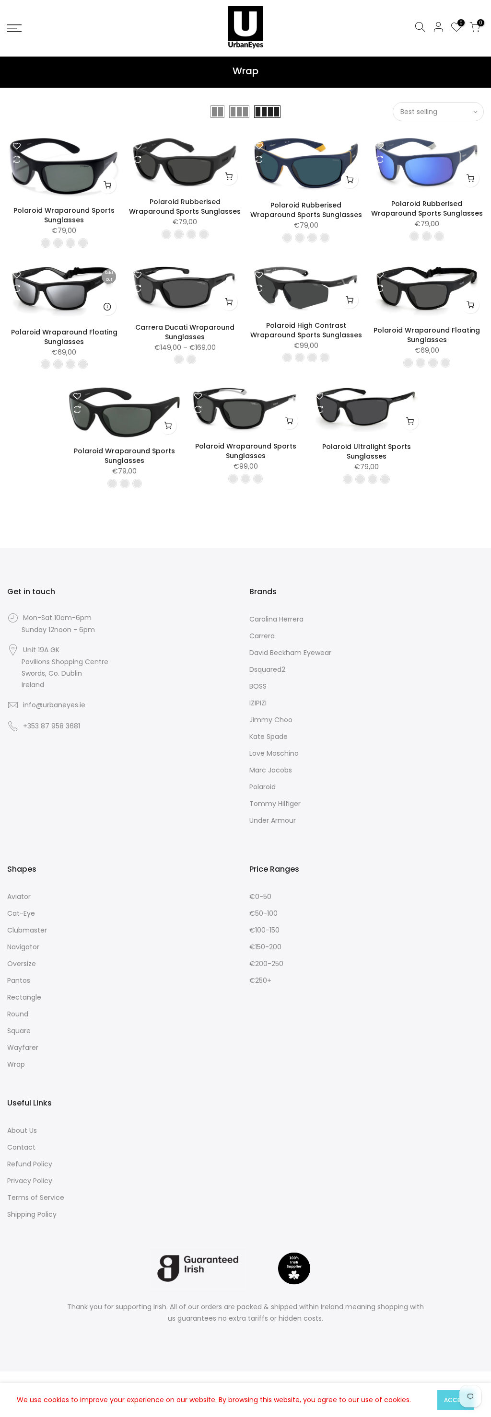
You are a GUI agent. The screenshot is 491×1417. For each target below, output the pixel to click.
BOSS (258, 686)
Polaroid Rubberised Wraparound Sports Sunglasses (185, 206)
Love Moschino (274, 753)
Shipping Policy (32, 1214)
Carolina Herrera (276, 619)
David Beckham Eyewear (290, 652)
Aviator (19, 896)
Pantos (18, 980)
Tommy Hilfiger (275, 803)
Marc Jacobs (270, 770)
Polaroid (262, 787)
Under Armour (272, 820)
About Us (22, 1130)
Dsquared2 (267, 669)
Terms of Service (35, 1197)
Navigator (23, 947)
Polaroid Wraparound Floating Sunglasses (64, 336)
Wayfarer (22, 1047)
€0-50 (260, 896)
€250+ (260, 980)
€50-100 (263, 913)
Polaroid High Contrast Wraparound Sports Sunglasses (306, 330)
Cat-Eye (21, 913)
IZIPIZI (258, 703)
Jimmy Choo (270, 720)
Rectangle (24, 997)
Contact (21, 1147)
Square (19, 1031)
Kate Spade (268, 736)
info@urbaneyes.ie (54, 705)
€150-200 (265, 947)
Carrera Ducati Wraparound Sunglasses (184, 332)
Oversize (21, 963)
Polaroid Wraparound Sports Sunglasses (64, 215)
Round (17, 1014)
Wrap (16, 1064)
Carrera (262, 636)
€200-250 (266, 963)
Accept (456, 1400)
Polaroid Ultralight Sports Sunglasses (366, 451)
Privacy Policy (29, 1181)
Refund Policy (29, 1164)
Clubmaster (27, 930)
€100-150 (264, 930)
